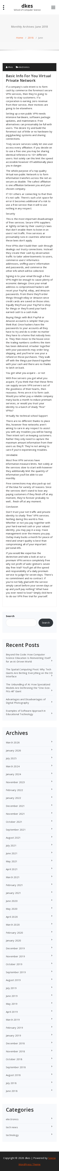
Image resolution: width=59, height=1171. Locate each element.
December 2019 (15, 948)
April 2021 (12, 869)
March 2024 (13, 766)
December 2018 (15, 1043)
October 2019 (14, 964)
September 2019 (16, 972)
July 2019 (11, 988)
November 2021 (15, 813)
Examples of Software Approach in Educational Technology (26, 712)
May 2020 (12, 908)
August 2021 (13, 837)
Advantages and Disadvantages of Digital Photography (26, 701)
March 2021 (13, 877)
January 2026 (13, 750)
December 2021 (15, 805)
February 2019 (14, 1027)
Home (19, 37)
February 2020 (14, 932)
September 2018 (16, 1067)
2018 (31, 37)
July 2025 (11, 758)
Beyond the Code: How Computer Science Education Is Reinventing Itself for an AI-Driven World (28, 658)
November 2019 (15, 956)
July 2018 (11, 1083)
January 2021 (13, 892)
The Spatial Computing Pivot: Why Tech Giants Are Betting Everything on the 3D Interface (29, 673)
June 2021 (12, 853)
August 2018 (13, 1075)
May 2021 (12, 861)
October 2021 (14, 821)
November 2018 (15, 1051)
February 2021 (14, 885)
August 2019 (13, 980)
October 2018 (14, 1059)
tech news (12, 1127)
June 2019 (12, 996)
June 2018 (12, 1091)
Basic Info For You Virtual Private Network (28, 78)
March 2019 (13, 1019)
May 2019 (12, 1003)
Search (10, 616)
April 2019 (12, 1011)
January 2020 (13, 940)
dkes (27, 7)
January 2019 (13, 1035)
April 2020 (12, 916)
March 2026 (13, 742)
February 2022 (14, 790)
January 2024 (13, 774)
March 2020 (13, 924)
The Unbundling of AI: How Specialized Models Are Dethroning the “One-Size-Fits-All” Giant (28, 688)
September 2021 (16, 829)
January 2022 (13, 797)
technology (12, 1135)
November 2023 (15, 782)
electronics (24, 67)
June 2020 (12, 900)
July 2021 (11, 845)
